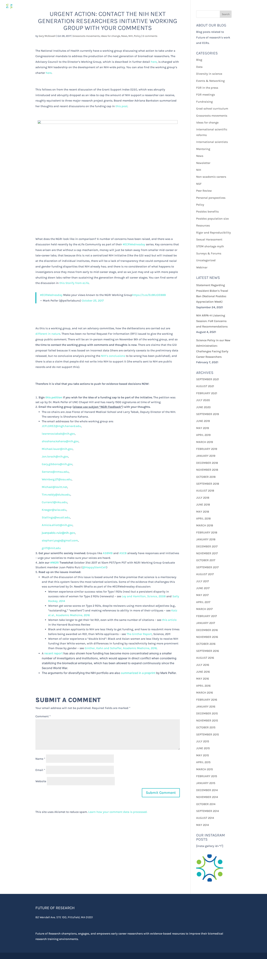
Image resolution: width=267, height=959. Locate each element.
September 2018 (207, 483)
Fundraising (204, 101)
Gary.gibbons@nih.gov (57, 464)
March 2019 (204, 442)
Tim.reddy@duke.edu (56, 494)
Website (40, 781)
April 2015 (203, 762)
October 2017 (205, 560)
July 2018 (202, 497)
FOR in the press (207, 87)
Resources (203, 225)
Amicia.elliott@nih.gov (57, 525)
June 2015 (203, 748)
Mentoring (203, 149)
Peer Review (204, 190)
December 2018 (207, 463)
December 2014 (207, 790)
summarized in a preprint (138, 673)
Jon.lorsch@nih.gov (55, 456)
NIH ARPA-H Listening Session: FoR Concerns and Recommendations (212, 321)
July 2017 (202, 581)
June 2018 (203, 504)
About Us (244, 6)
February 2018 (206, 532)
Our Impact (220, 6)
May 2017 (202, 595)
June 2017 (203, 588)
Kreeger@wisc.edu (54, 510)
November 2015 (207, 720)
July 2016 (202, 665)
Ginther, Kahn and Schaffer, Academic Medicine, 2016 (121, 648)
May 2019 (202, 428)
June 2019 (203, 421)
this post (122, 106)
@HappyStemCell (94, 567)
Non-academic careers (211, 176)
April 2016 (203, 685)
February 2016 (206, 699)
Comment (43, 716)
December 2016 (207, 630)
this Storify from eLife (74, 283)
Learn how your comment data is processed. (117, 812)
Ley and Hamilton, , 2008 (144, 596)
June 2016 (203, 671)
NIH (130, 36)
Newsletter (203, 163)
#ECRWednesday (134, 244)
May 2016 (202, 678)
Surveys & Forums (208, 253)
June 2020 (203, 407)
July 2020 (203, 400)
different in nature (47, 333)
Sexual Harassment (209, 239)
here (154, 61)
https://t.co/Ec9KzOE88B (149, 295)
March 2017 (204, 609)
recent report (53, 653)
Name (40, 758)
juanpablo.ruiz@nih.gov (58, 533)
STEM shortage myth (210, 246)
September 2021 (207, 379)
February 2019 (206, 449)
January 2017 (205, 623)
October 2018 (206, 477)
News (124, 36)
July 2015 (202, 741)
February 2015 (206, 776)
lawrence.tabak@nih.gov (58, 433)
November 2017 (207, 553)
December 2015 (207, 713)
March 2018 (204, 525)
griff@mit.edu (51, 548)
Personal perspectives (210, 197)
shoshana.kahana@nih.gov (60, 441)
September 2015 (207, 734)
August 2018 (205, 490)
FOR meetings (205, 94)
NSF (199, 183)
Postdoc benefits (207, 211)
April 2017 (203, 602)
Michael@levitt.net (54, 487)
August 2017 (205, 574)
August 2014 (205, 818)
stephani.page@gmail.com (60, 540)
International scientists (212, 142)
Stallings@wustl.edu (56, 517)
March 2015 (204, 769)
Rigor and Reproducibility (213, 232)
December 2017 (207, 546)
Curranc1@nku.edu (54, 502)
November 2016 (207, 637)
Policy (137, 36)
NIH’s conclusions (113, 356)
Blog (199, 59)
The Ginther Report (139, 634)
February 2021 (206, 393)
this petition (53, 397)
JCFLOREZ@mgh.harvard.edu (61, 426)
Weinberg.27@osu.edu (57, 479)
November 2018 (207, 469)
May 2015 (202, 755)
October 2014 (205, 804)
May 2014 (202, 825)
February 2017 (206, 616)
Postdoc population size (212, 218)
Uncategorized (206, 260)
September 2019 (207, 414)
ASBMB (108, 553)
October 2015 (205, 727)
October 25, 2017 (93, 300)
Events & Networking (210, 81)
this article (169, 620)
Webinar (201, 267)
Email (40, 770)
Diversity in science (209, 73)
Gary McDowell (47, 36)
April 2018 (203, 518)
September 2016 (207, 651)
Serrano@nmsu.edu (55, 471)
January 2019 (205, 455)
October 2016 (205, 643)
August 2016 (205, 657)
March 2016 (204, 692)
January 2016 (205, 706)
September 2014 (207, 811)
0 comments (150, 36)
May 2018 (202, 511)
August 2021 (205, 386)
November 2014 (207, 797)
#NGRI (54, 562)
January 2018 (205, 539)
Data (199, 67)
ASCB (123, 553)
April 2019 (203, 435)
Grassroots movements (86, 36)
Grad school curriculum (212, 108)
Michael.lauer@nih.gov (57, 449)
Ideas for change (110, 36)
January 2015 (205, 783)
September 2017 (207, 567)
